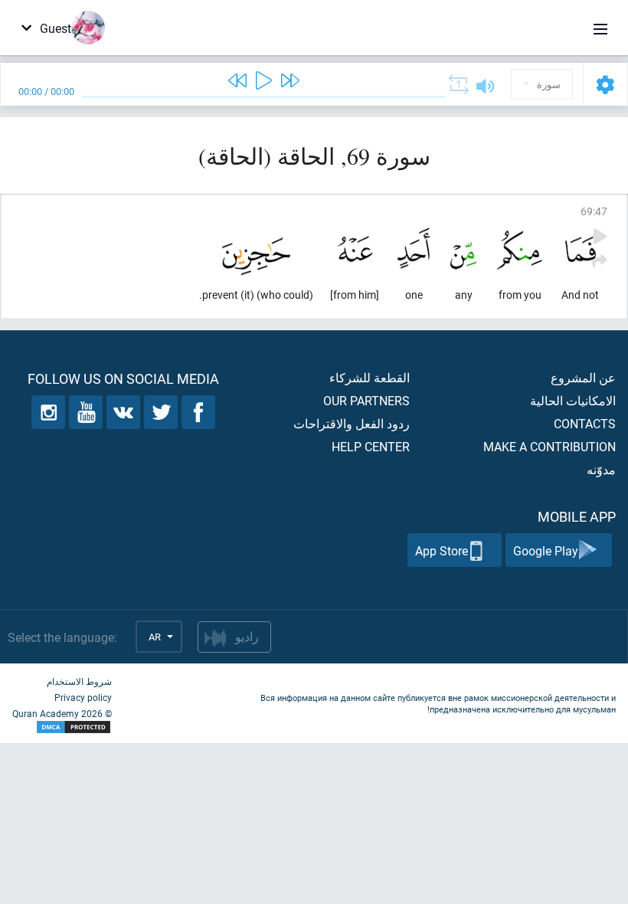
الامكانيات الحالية (573, 400)
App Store (441, 550)
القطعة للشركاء (369, 377)
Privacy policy (83, 697)
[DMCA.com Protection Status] (62, 727)
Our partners (366, 400)
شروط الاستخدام (79, 681)
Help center (371, 446)
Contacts (585, 423)
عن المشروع (583, 377)
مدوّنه (601, 469)
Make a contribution (549, 446)
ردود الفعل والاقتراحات (351, 423)
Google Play (545, 550)
